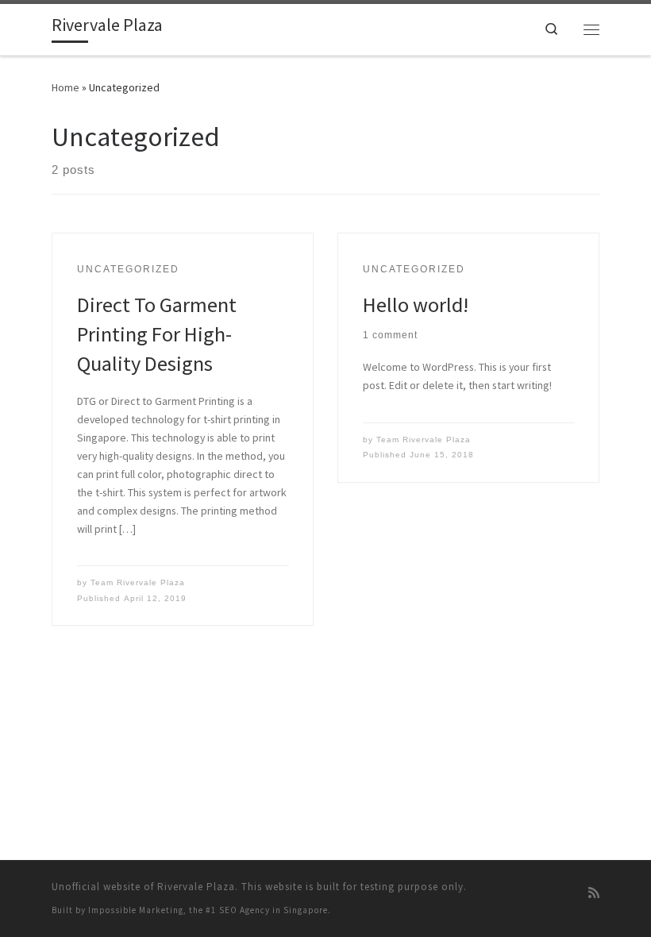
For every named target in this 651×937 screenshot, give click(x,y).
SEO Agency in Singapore (273, 910)
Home (65, 87)
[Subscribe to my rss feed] (593, 893)
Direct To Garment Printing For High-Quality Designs (157, 333)
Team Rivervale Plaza (138, 582)
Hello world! (415, 304)
